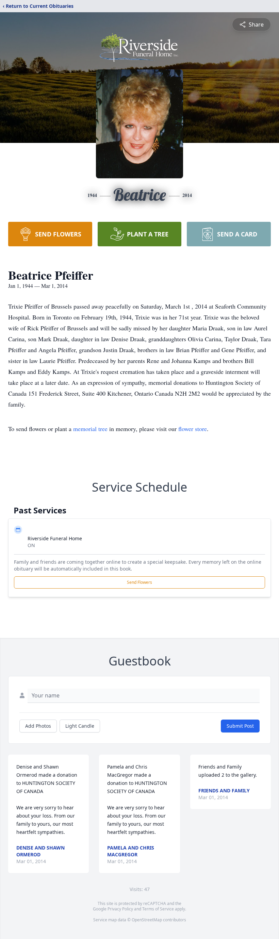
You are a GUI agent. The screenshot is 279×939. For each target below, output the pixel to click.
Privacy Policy (120, 909)
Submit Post (240, 726)
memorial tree (90, 429)
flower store (192, 429)
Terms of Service (158, 909)
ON (31, 545)
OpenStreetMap (147, 920)
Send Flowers (139, 582)
